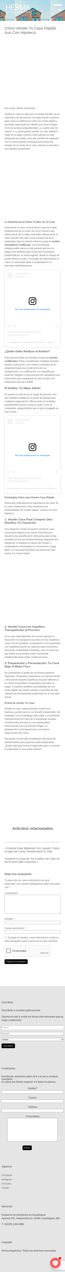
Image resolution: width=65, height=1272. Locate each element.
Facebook (7, 1175)
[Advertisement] (32, 71)
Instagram (7, 1179)
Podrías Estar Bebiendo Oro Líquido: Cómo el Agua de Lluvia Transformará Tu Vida (32, 850)
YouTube (6, 1183)
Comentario (12, 893)
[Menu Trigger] (58, 6)
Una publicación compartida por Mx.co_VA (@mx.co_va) (34, 488)
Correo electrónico (15, 928)
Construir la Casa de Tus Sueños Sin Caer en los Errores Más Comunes (32, 860)
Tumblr (5, 1188)
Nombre (10, 919)
